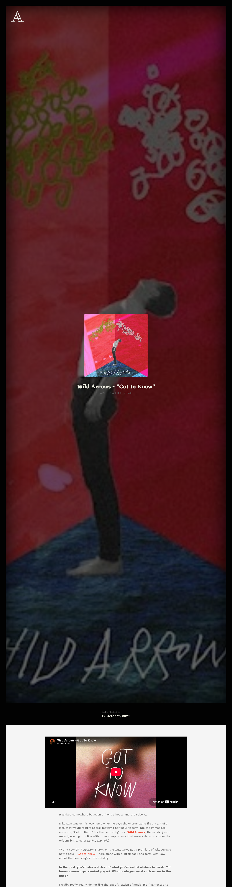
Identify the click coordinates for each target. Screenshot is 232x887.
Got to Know (86, 853)
